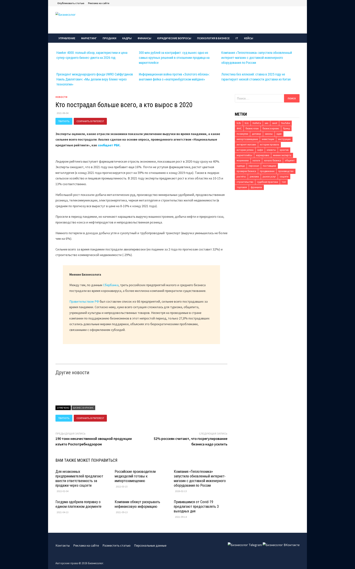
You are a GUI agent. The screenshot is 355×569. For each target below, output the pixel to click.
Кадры (127, 38)
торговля (242, 187)
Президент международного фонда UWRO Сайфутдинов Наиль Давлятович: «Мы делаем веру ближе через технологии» (94, 79)
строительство (245, 182)
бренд (286, 128)
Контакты (62, 545)
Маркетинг (89, 38)
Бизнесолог (95, 563)
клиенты (271, 149)
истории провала (269, 144)
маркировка (262, 155)
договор (256, 133)
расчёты (241, 176)
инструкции (284, 139)
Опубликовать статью (70, 3)
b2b (239, 123)
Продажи (109, 38)
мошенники (243, 160)
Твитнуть (64, 121)
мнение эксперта (282, 155)
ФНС (239, 128)
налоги (256, 160)
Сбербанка (111, 285)
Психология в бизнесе (213, 38)
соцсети (284, 176)
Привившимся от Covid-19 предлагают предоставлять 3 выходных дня (196, 506)
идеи (279, 133)
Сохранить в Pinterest (90, 121)
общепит (290, 160)
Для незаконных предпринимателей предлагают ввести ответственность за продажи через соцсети (79, 478)
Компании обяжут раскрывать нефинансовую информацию (137, 504)
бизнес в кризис (83, 407)
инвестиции (268, 139)
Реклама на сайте (98, 3)
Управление (66, 38)
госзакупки (242, 133)
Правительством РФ (84, 301)
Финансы (144, 38)
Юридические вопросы (174, 38)
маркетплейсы (244, 155)
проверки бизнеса (246, 171)
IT (237, 38)
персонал (254, 165)
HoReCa (257, 123)
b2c (247, 123)
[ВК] (299, 3)
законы (269, 133)
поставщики (269, 165)
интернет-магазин (246, 144)
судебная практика (267, 182)
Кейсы (248, 38)
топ (284, 182)
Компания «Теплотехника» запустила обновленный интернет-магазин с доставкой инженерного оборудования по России (256, 58)
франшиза (256, 187)
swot (274, 123)
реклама (254, 176)
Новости (61, 97)
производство (286, 171)
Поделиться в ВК (121, 121)
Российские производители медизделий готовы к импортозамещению (135, 476)
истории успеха (245, 149)
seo (266, 123)
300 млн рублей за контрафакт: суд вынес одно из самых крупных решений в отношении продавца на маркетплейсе (174, 58)
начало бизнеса (272, 160)
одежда (241, 165)
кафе (260, 149)
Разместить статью (116, 545)
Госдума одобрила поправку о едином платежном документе (78, 504)
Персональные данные (150, 545)
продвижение (267, 171)
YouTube (285, 123)
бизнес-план (252, 128)
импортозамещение (247, 139)
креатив (284, 149)
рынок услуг (269, 176)
